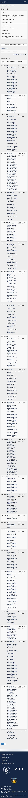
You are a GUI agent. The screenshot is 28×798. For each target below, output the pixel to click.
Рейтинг (4, 48)
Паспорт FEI (4, 762)
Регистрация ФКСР (5, 757)
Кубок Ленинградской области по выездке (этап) (12, 518)
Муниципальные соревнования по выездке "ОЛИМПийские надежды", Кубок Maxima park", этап (12, 734)
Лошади (8, 5)
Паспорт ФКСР (4, 760)
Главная (3, 5)
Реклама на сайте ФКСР (7, 754)
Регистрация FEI (5, 759)
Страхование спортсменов (7, 763)
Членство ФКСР (5, 756)
